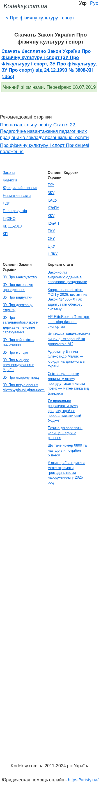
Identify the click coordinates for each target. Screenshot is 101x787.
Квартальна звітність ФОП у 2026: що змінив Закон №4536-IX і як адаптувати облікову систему (67, 299)
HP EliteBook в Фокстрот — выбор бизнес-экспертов (68, 322)
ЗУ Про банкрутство (20, 277)
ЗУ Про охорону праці (21, 377)
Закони (9, 172)
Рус (94, 3)
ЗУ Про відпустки (17, 297)
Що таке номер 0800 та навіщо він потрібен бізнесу (67, 450)
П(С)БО (9, 219)
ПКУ (51, 231)
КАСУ (52, 200)
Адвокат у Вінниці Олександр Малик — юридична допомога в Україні (66, 358)
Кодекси (10, 180)
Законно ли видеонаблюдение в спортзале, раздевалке (67, 277)
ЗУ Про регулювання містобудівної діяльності (24, 387)
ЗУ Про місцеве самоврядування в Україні (18, 365)
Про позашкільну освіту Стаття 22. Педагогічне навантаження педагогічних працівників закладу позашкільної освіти (44, 131)
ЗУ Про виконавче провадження (18, 287)
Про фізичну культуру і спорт (40, 18)
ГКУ (51, 185)
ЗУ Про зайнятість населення (18, 342)
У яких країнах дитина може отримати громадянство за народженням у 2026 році (66, 472)
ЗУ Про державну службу (18, 307)
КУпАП (53, 223)
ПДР (6, 203)
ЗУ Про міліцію (15, 352)
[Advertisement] (22, 572)
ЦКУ (51, 246)
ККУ (51, 216)
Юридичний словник (20, 188)
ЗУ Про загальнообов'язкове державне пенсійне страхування (20, 324)
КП (5, 234)
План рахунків (15, 211)
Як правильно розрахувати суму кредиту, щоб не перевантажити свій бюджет (64, 410)
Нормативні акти (17, 196)
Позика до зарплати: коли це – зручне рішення (65, 433)
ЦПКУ (53, 254)
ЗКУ (51, 193)
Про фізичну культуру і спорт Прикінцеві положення (44, 148)
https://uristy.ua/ (83, 779)
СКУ (51, 238)
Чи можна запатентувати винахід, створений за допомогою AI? (69, 339)
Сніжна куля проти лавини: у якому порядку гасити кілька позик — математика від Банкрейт (68, 383)
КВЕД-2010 (12, 226)
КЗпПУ (53, 208)
